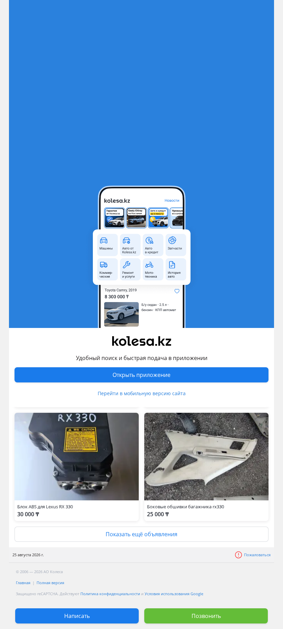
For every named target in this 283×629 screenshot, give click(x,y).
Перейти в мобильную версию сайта (142, 393)
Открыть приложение (141, 375)
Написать (77, 616)
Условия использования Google (174, 593)
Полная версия (50, 582)
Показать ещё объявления (141, 534)
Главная (23, 582)
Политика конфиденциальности (110, 593)
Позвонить (206, 616)
